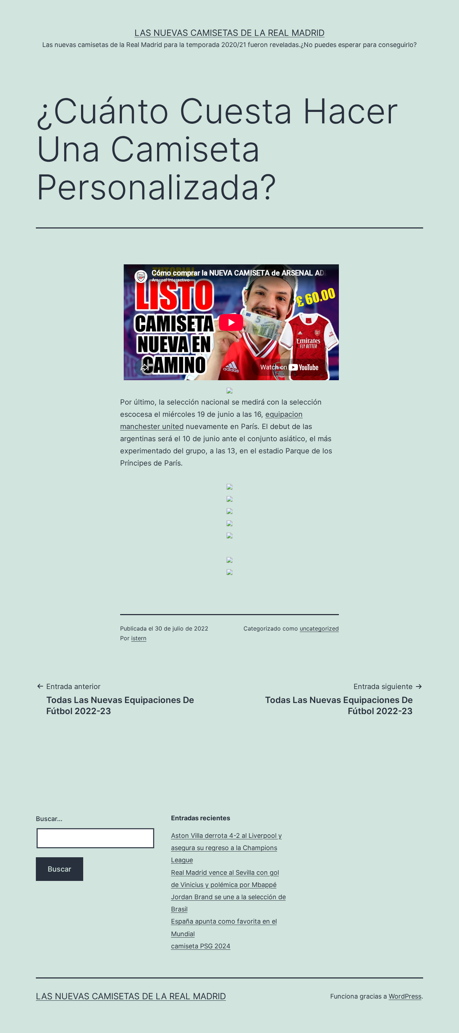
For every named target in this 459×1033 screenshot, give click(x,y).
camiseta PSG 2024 (201, 946)
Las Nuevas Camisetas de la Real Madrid (229, 33)
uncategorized (319, 628)
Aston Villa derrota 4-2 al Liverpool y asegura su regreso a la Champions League (226, 848)
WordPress (405, 996)
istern (138, 638)
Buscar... (49, 818)
